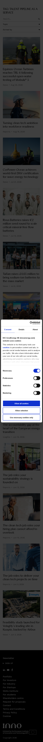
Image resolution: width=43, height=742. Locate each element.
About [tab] (35, 329)
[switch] (36, 378)
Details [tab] (21, 329)
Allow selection (21, 410)
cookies (6, 347)
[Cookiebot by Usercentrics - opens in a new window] (30, 323)
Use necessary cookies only (21, 418)
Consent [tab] (7, 329)
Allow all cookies (21, 403)
